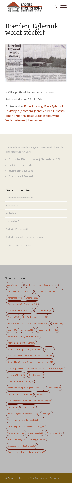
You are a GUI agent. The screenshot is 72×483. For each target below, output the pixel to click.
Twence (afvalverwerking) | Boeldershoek (29, 400)
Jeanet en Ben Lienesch (49, 111)
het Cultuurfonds (20, 165)
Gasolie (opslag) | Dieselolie (22, 304)
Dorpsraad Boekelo (21, 176)
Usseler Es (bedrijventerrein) (22, 413)
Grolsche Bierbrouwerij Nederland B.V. (35, 159)
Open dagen (15, 368)
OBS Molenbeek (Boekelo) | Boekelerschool (29, 355)
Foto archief (12, 221)
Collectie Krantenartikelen (19, 229)
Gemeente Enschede (19, 310)
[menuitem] (53, 7)
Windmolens (54, 433)
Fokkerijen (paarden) (19, 111)
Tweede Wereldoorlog (19, 394)
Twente (12, 407)
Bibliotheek (12, 213)
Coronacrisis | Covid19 (19, 291)
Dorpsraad (14, 297)
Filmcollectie (12, 205)
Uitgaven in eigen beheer (19, 245)
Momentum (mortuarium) (21, 342)
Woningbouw (37, 439)
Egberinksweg (33, 106)
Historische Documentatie (19, 197)
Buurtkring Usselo (21, 171)
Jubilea (58, 323)
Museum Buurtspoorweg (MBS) (24, 349)
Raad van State (16, 375)
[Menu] (62, 7)
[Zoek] (53, 7)
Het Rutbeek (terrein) (35, 317)
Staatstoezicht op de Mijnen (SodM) (25, 387)
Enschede (32, 297)
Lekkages (27, 329)
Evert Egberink (54, 106)
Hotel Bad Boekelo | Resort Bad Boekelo (28, 323)
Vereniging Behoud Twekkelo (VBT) (25, 420)
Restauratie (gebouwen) (43, 116)
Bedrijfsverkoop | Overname (41, 285)
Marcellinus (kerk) (47, 329)
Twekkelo (42, 394)
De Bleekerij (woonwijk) (49, 291)
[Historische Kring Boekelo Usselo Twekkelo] (29, 7)
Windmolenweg (16, 439)
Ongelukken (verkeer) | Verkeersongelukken (30, 362)
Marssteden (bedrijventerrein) (23, 336)
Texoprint (54, 387)
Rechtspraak (36, 375)
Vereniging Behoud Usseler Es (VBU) (25, 426)
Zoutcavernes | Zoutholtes (21, 445)
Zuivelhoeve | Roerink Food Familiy (26, 452)
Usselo (46, 413)
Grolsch (13, 317)
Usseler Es (28, 407)
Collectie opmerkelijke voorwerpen (24, 237)
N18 (49, 349)
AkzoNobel (14, 285)
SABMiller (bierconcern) (20, 381)
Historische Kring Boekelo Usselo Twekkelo (38, 478)
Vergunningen (15, 433)
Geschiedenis (44, 310)
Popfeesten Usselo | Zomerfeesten (44, 368)
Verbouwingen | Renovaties (23, 120)
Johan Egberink (15, 116)
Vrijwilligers (35, 433)
